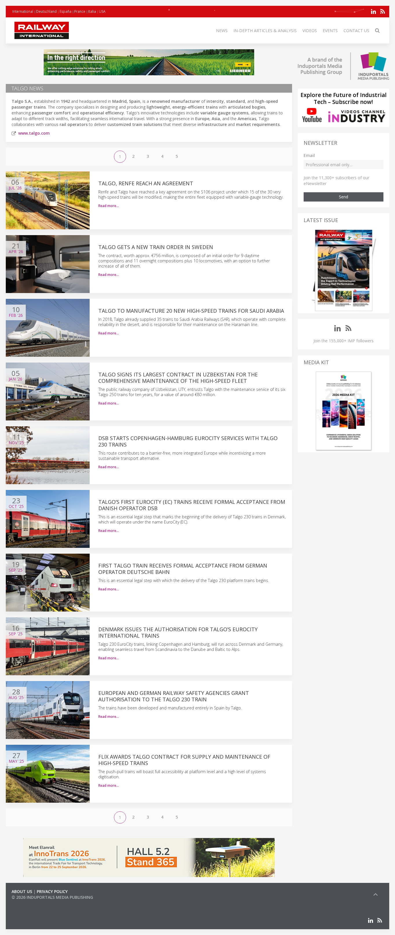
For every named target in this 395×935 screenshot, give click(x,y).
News (222, 30)
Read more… (108, 205)
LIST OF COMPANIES (31, 903)
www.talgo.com (34, 133)
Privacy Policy (52, 891)
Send (343, 197)
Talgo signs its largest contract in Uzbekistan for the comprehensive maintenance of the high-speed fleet (178, 377)
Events (330, 30)
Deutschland (46, 11)
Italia (92, 11)
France (79, 11)
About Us (22, 891)
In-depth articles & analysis (265, 30)
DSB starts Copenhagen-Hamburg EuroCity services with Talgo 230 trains (188, 441)
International (22, 11)
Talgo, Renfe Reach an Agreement (145, 183)
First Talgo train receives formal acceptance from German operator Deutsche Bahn (182, 568)
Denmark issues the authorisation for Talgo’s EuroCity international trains (178, 632)
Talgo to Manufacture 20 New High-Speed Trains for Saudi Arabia (191, 310)
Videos (309, 30)
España (65, 11)
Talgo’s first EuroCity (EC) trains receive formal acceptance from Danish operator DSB (191, 505)
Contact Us (356, 30)
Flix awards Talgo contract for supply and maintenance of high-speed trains (184, 759)
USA (102, 11)
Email (309, 155)
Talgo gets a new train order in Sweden (155, 247)
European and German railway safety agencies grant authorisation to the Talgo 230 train (173, 696)
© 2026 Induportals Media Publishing (52, 897)
